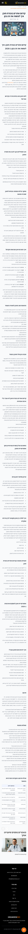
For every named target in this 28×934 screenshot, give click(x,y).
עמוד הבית (14, 888)
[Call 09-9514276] (5, 2)
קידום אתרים (10, 82)
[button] (7, 828)
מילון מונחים (14, 905)
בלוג (14, 895)
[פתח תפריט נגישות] (24, 930)
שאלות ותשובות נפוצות (14, 901)
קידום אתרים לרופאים (20, 854)
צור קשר (14, 898)
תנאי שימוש (14, 908)
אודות (14, 891)
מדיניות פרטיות (14, 911)
